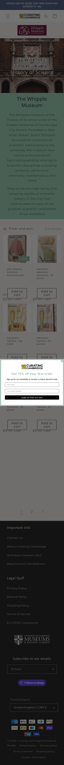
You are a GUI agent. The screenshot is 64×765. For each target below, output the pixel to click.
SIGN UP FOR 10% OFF (31, 397)
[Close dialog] (62, 361)
